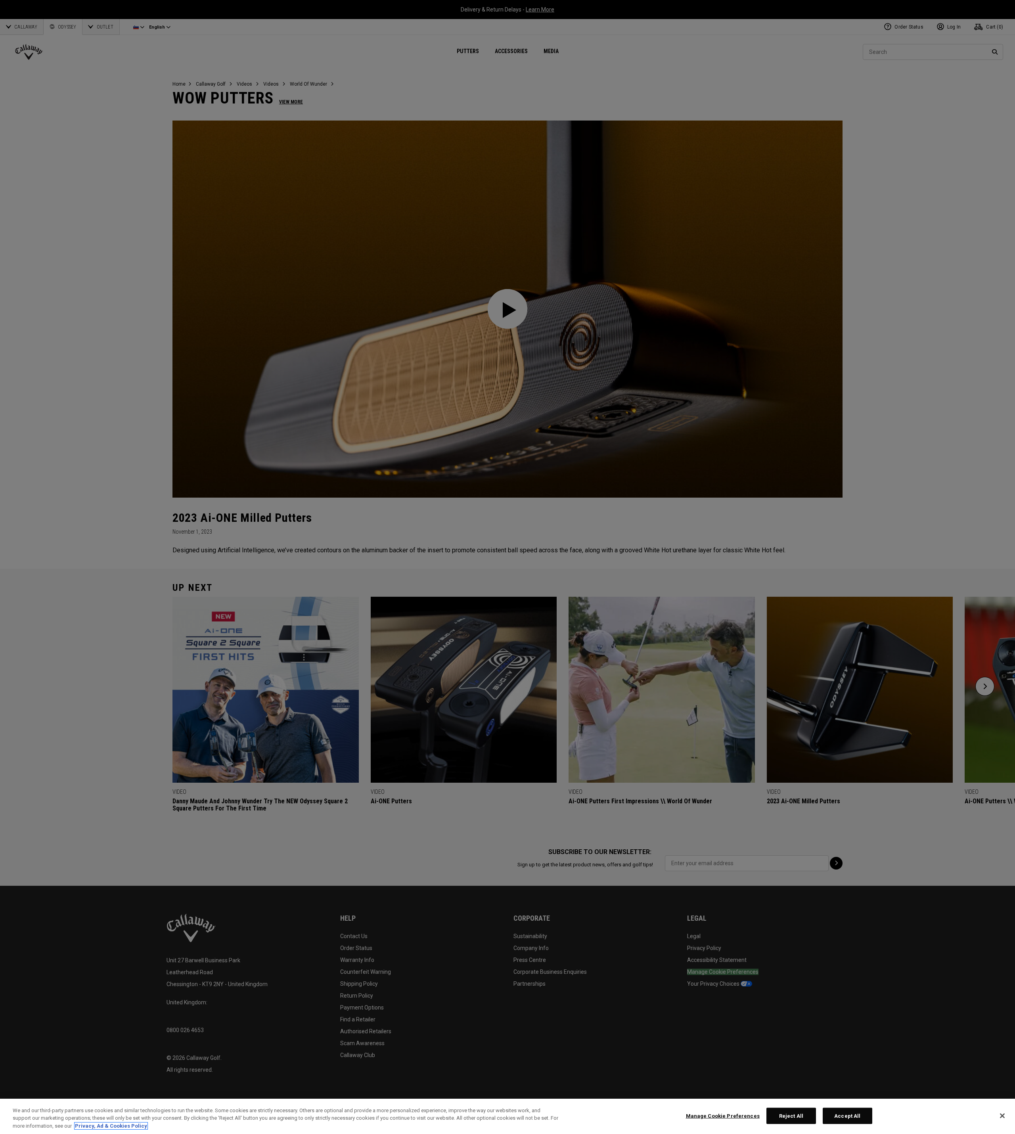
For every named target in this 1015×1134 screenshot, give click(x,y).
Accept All (847, 1116)
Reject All (791, 1116)
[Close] (1002, 1115)
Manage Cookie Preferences (723, 1116)
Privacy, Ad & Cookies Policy (111, 1126)
